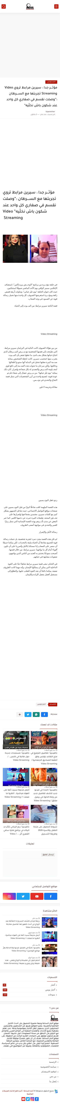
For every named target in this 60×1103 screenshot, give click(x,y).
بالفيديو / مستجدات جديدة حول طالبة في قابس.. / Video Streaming (17, 757)
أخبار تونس (51, 82)
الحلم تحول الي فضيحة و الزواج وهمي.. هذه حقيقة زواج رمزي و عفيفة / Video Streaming (22, 962)
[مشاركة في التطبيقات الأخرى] (19, 714)
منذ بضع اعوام (33, 958)
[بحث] (4, 6)
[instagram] (9, 896)
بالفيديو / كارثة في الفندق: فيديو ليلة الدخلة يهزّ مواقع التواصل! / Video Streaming (21, 949)
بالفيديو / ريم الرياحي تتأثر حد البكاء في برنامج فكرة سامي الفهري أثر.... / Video (16, 830)
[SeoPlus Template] (56, 1091)
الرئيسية (52, 1062)
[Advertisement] (30, 45)
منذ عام (35, 918)
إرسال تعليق (48, 855)
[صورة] (49, 922)
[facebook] (50, 896)
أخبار (29, 985)
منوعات (29, 994)
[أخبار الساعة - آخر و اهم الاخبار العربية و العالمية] (30, 6)
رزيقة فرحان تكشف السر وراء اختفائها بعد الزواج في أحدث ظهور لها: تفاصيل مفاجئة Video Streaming (23, 924)
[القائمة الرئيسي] (56, 6)
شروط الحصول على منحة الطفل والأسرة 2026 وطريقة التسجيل (45, 830)
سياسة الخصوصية (48, 1067)
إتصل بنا (52, 1081)
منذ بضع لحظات (49, 750)
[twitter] (23, 896)
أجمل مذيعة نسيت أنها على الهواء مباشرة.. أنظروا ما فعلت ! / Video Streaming (16, 793)
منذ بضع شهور (33, 933)
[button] (44, 714)
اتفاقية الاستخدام (48, 1071)
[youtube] (37, 896)
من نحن (53, 1076)
